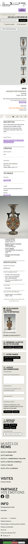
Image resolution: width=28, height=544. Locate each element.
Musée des (8, 452)
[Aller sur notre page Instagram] (7, 496)
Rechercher (23, 20)
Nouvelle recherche (17, 17)
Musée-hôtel (9, 468)
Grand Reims (13, 518)
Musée (22, 10)
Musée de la (13, 459)
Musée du (11, 462)
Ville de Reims (4, 518)
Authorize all (8, 542)
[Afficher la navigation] (4, 3)
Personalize (21, 542)
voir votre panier (22, 24)
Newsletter (4, 510)
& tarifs (8, 507)
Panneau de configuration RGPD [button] (8, 533)
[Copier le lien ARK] (23, 434)
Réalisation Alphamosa (6, 521)
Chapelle (7, 465)
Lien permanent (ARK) (7, 431)
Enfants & (6, 482)
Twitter (6, 425)
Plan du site (3, 530)
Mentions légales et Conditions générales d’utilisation (13, 524)
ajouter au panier (10, 24)
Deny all (15, 542)
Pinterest (7, 427)
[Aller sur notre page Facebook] (2, 496)
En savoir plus (24, 5)
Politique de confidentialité (7, 527)
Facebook (13, 425)
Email (13, 427)
